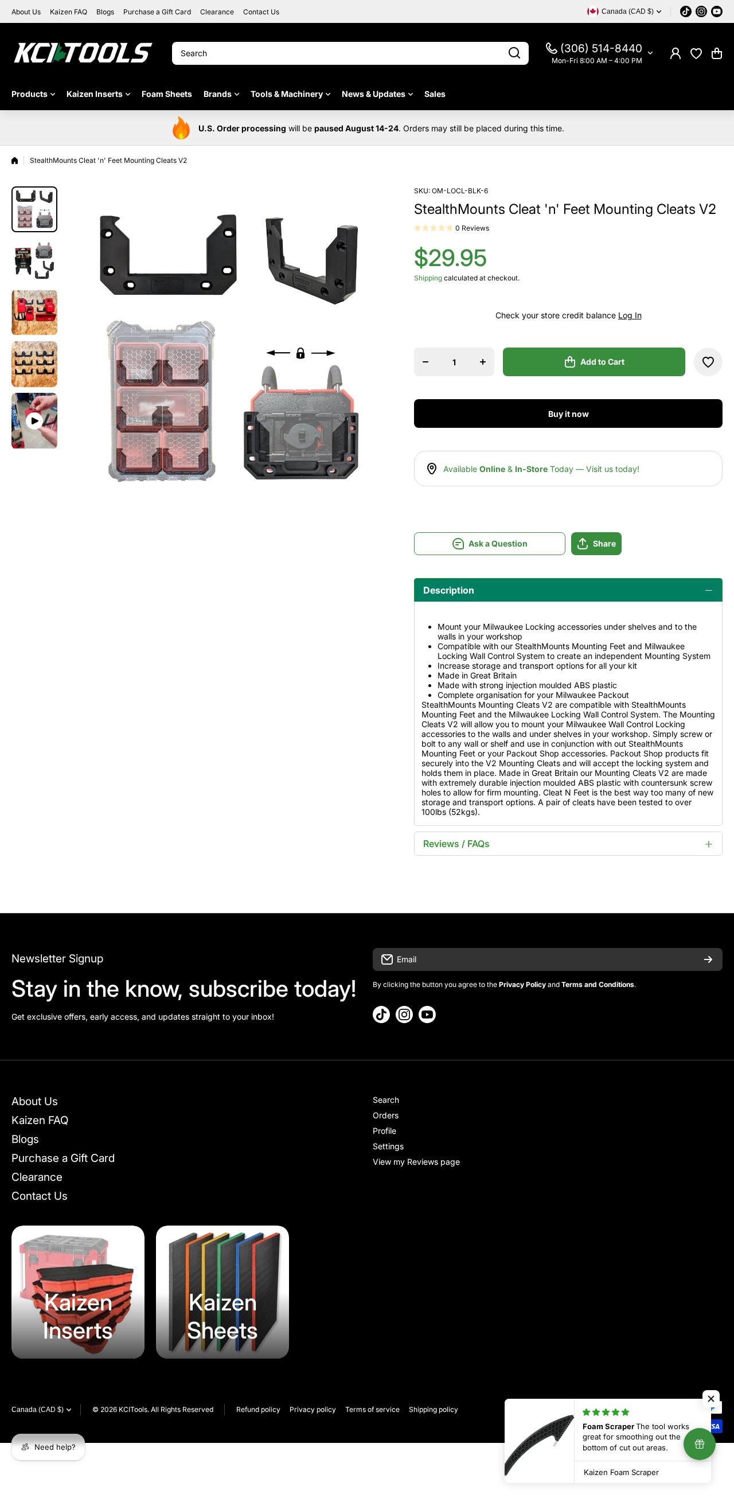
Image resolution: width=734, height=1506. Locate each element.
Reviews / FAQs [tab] (456, 843)
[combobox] (350, 53)
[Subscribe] (708, 959)
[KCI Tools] (83, 53)
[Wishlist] (696, 53)
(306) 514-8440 (601, 48)
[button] (717, 53)
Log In (630, 315)
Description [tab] (448, 590)
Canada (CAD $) (37, 1410)
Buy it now (568, 414)
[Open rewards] (700, 1444)
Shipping (428, 278)
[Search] (514, 53)
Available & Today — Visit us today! (541, 469)
